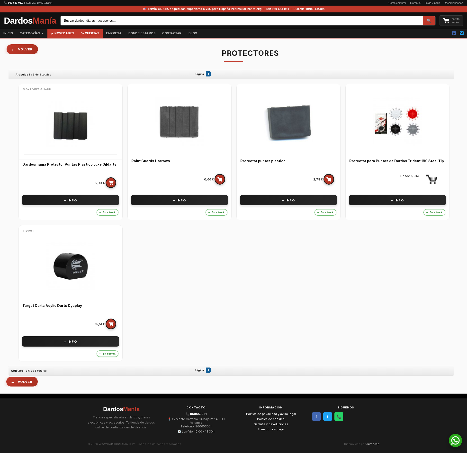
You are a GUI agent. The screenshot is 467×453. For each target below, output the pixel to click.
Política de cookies (271, 419)
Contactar (172, 33)
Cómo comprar (397, 2)
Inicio (8, 33)
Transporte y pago (271, 429)
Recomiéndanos (453, 2)
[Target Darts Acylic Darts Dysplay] (70, 266)
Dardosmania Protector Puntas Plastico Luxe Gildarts (69, 164)
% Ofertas (90, 33)
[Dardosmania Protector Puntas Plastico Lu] (70, 125)
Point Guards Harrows (150, 161)
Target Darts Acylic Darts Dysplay (52, 305)
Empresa (114, 33)
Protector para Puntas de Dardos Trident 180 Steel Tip (396, 161)
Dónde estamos (142, 33)
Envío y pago (432, 2)
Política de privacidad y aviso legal (271, 414)
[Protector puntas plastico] (288, 121)
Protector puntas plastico (263, 161)
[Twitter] (462, 33)
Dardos (30, 20)
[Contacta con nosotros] (455, 446)
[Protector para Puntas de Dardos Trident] (397, 121)
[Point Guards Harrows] (179, 121)
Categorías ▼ (32, 33)
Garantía (415, 2)
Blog (193, 33)
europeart (372, 444)
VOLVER (25, 49)
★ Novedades (62, 33)
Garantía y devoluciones (271, 424)
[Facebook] (454, 33)
